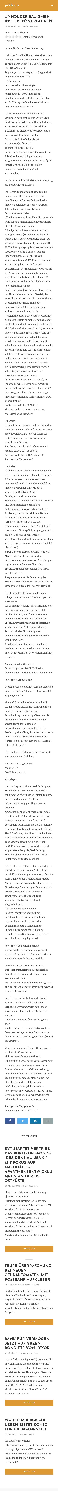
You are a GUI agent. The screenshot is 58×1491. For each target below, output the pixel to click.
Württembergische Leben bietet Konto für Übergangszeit (26, 1424)
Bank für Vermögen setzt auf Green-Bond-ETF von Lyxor (27, 1343)
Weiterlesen (29, 1249)
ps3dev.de (12, 5)
